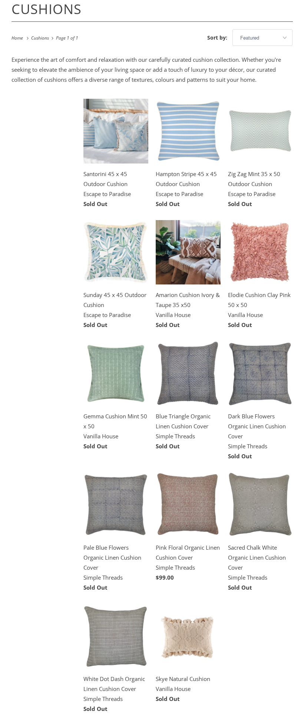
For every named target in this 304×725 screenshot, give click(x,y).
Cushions (46, 9)
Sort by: (218, 37)
